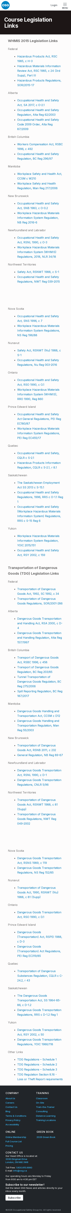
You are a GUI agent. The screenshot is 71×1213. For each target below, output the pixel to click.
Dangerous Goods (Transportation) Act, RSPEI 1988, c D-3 (39, 936)
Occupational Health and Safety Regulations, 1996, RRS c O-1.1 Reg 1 (40, 497)
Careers (10, 1102)
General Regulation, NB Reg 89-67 (40, 755)
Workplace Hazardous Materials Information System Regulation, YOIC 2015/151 (38, 540)
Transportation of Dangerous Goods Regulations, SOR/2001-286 (40, 601)
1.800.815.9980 (24, 1167)
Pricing (9, 1145)
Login (54, 5)
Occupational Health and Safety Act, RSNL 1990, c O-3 (38, 240)
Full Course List (14, 1141)
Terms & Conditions (16, 1115)
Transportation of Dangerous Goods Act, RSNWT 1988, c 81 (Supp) (37, 804)
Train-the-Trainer (45, 1107)
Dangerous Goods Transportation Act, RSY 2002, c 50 (39, 1032)
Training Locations (46, 1120)
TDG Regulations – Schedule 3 (37, 1069)
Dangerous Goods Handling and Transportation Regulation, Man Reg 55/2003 (38, 725)
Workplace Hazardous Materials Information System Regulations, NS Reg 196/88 (38, 330)
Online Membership (16, 1137)
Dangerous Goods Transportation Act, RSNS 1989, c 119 (39, 860)
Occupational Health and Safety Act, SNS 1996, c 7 (38, 318)
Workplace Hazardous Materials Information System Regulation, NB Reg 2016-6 (38, 217)
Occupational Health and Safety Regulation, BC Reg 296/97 (38, 156)
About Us (10, 1098)
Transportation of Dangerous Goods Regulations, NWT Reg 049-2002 (36, 818)
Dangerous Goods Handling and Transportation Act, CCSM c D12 (38, 713)
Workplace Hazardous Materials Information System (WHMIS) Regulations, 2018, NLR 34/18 (38, 252)
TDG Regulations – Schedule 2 (37, 1064)
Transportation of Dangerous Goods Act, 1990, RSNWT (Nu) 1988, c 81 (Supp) (37, 892)
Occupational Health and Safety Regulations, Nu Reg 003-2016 (38, 362)
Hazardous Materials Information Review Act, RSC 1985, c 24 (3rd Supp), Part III (39, 70)
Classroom (42, 1098)
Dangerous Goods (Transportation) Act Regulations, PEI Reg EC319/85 (39, 951)
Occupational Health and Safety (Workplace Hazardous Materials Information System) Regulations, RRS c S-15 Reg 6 (39, 513)
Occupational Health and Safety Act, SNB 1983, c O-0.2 (38, 206)
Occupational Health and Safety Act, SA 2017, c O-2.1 (38, 103)
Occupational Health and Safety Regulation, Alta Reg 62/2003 (38, 112)
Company (12, 1093)
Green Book (45, 1131)
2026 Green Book (46, 1137)
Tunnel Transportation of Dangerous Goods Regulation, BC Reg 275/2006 (39, 681)
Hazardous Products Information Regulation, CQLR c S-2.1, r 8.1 (39, 465)
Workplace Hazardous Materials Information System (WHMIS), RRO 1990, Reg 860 (38, 394)
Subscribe (14, 1197)
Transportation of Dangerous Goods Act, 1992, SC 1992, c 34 (38, 591)
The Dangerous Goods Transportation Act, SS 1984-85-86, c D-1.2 (39, 1000)
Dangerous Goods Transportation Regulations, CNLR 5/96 (39, 782)
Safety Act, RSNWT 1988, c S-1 (38, 272)
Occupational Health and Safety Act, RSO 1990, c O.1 (38, 382)
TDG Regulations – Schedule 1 (37, 1059)
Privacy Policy (13, 1120)
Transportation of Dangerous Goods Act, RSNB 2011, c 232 (36, 748)
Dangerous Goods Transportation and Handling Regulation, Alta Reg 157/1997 (39, 637)
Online (11, 1131)
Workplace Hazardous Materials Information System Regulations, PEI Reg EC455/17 (38, 433)
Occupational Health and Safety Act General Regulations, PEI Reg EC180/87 (39, 418)
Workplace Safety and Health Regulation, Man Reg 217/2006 (37, 186)
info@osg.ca (20, 1170)
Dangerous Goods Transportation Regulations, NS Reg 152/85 (39, 870)
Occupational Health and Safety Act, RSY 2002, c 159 (38, 553)
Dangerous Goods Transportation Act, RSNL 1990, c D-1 (39, 773)
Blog (8, 1111)
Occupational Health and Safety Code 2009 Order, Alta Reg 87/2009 (38, 124)
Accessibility (12, 1124)
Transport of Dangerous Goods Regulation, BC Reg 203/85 (38, 669)
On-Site (40, 1102)
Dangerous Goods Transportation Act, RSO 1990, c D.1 (39, 915)
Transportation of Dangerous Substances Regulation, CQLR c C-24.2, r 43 (40, 975)
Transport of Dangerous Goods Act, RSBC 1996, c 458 (38, 660)
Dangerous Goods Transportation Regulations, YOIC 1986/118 (39, 1042)
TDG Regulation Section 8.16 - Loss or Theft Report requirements (40, 1077)
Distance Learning (45, 1115)
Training (42, 1093)
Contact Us (11, 1107)
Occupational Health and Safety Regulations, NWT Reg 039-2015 (38, 279)
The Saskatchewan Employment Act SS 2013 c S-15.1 (38, 485)
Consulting (42, 1111)
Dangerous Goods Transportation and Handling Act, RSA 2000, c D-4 (39, 623)
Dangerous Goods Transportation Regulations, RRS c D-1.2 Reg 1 (39, 1012)
